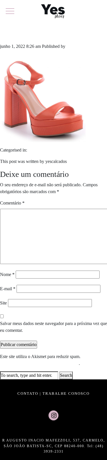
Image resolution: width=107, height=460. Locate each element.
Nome (7, 274)
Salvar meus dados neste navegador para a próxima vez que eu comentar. (53, 327)
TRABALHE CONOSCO (66, 393)
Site (3, 302)
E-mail (7, 288)
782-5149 (22, 33)
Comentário (12, 203)
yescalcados (77, 46)
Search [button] (66, 375)
